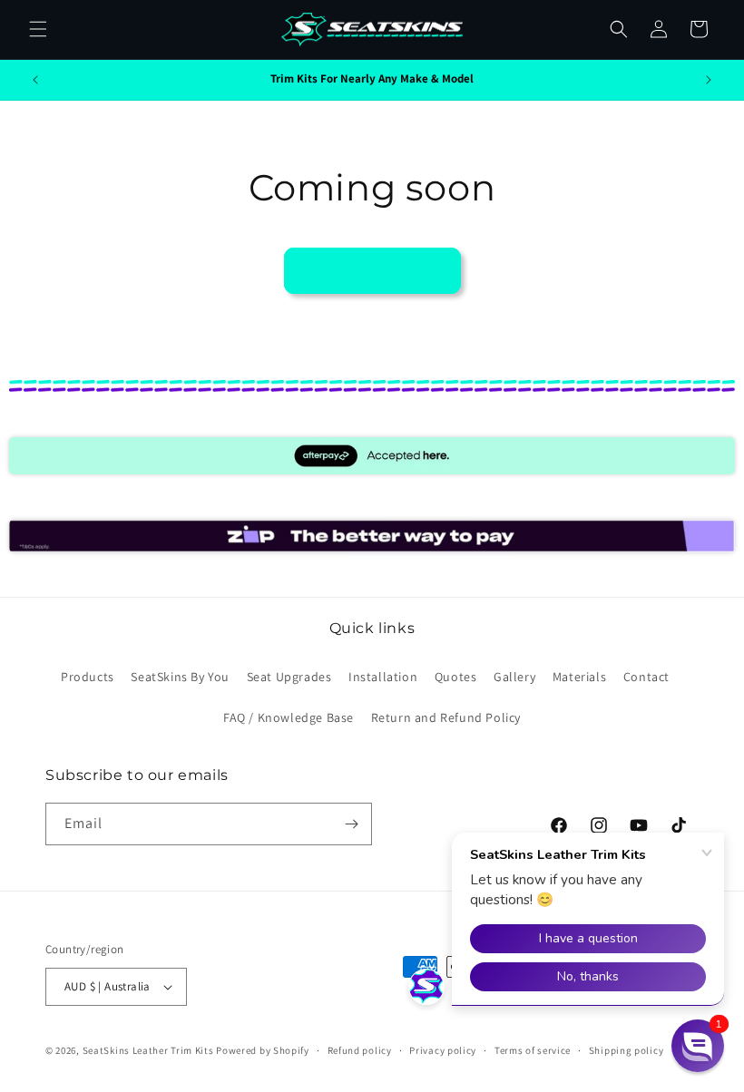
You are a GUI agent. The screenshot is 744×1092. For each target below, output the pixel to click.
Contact (646, 676)
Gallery (514, 676)
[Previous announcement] (35, 80)
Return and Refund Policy (446, 717)
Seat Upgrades (289, 676)
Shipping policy (626, 1050)
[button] (38, 29)
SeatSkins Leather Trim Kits (148, 1050)
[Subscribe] (351, 824)
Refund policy (360, 1050)
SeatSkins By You (180, 676)
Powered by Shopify (262, 1050)
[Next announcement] (709, 80)
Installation (382, 676)
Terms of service (532, 1050)
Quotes (456, 676)
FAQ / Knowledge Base (288, 717)
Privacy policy (442, 1050)
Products (87, 676)
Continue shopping (372, 269)
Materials (579, 676)
